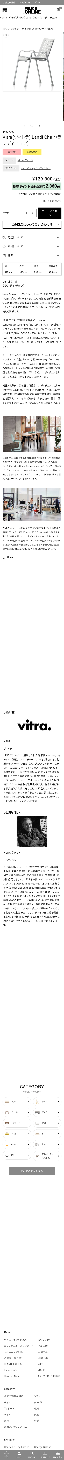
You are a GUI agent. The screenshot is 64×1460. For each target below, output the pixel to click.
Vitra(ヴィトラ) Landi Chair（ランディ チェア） (33, 17)
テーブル (38, 1402)
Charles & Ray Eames (16, 1447)
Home (3, 17)
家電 (6, 1420)
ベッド (7, 1414)
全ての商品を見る (14, 1396)
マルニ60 (43, 1345)
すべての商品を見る (32, 1171)
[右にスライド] (39, 126)
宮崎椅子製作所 (13, 1357)
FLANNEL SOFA (13, 1364)
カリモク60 (44, 1339)
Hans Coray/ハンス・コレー (36, 168)
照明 (36, 1414)
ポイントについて (52, 201)
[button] (32, 237)
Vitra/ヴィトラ (25, 160)
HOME (6, 29)
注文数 (6, 213)
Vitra (41, 1364)
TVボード (9, 1408)
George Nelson (42, 1447)
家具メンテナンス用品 (16, 1426)
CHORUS (43, 1357)
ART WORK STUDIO (49, 1376)
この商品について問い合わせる (32, 224)
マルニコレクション (14, 1351)
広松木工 (43, 1351)
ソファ (37, 1396)
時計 (36, 1420)
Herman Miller (12, 1376)
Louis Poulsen (12, 1370)
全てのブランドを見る (15, 1339)
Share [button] (10, 557)
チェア (7, 1402)
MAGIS (42, 1370)
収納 (36, 1408)
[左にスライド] (24, 126)
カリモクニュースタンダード (18, 1345)
